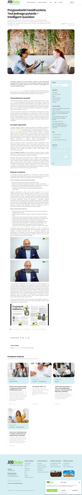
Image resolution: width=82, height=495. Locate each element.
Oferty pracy (27, 465)
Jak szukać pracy (56, 94)
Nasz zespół (27, 468)
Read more (12, 404)
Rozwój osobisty (56, 100)
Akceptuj (52, 490)
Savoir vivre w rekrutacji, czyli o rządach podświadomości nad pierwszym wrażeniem (17, 433)
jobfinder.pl (56, 486)
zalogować (17, 348)
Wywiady (54, 102)
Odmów (63, 490)
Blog (55, 2)
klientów (12, 102)
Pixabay (17, 481)
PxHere (19, 481)
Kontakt (60, 2)
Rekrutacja (39, 463)
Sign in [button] (72, 2)
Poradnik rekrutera (70, 23)
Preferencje (74, 490)
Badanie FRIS (40, 470)
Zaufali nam (27, 470)
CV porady (54, 92)
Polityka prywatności (63, 492)
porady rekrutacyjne (17, 329)
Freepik (14, 481)
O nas (50, 2)
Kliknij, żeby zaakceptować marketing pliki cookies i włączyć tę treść (29, 247)
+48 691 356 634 (11, 470)
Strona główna (28, 463)
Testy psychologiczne (42, 466)
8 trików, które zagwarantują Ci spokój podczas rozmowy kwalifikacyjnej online (61, 113)
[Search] (68, 85)
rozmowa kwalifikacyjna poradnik (39, 329)
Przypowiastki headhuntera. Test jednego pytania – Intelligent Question (59, 118)
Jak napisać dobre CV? (57, 121)
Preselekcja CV (40, 468)
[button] (79, 482)
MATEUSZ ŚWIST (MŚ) (18, 483)
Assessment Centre (41, 465)
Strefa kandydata (31, 2)
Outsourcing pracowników (43, 472)
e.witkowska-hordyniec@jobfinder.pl (13, 475)
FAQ (25, 472)
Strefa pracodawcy (42, 2)
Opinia (53, 96)
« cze (53, 163)
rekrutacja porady (26, 329)
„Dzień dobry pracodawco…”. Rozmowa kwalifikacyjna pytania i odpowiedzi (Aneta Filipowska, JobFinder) (60, 125)
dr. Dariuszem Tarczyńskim (17, 91)
